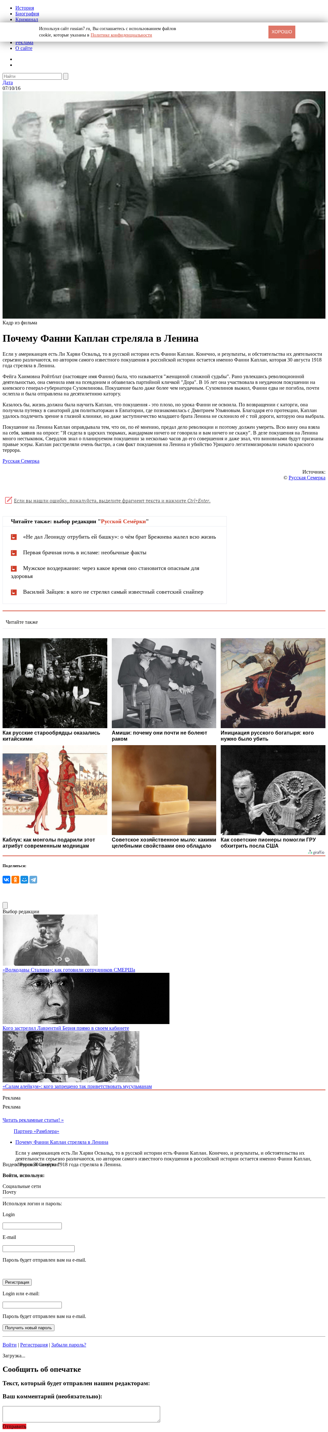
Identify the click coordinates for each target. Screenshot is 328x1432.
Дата (8, 82)
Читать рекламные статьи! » (33, 1120)
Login (9, 1214)
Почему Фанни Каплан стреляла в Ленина (61, 1142)
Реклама (24, 42)
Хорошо (282, 31)
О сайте (23, 48)
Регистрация (34, 1344)
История (24, 8)
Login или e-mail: (21, 1293)
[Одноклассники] (15, 879)
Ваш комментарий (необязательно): (52, 1396)
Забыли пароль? (68, 1344)
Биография (27, 13)
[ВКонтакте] (6, 879)
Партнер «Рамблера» (36, 1131)
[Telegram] (33, 879)
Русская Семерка (21, 461)
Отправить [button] (14, 1426)
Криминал (26, 19)
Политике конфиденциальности (121, 35)
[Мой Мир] (24, 879)
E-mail (9, 1237)
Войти (10, 1344)
